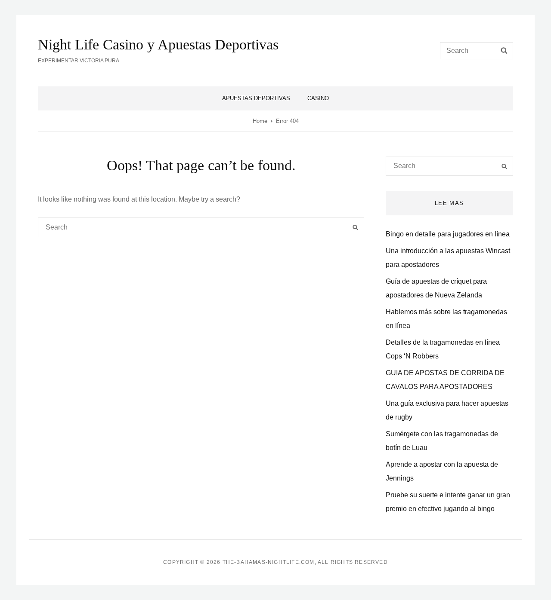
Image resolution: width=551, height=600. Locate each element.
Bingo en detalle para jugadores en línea (448, 234)
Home (260, 121)
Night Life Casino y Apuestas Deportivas (158, 44)
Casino (318, 98)
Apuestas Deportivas (256, 98)
